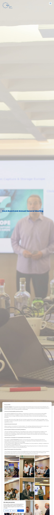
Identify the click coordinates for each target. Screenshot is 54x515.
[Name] (50, 3)
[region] (13, 507)
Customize (7, 510)
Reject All (14, 510)
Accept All (21, 510)
